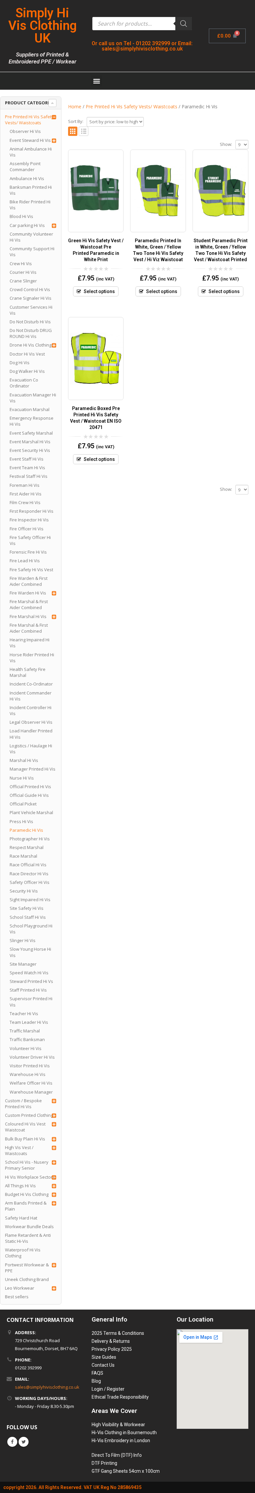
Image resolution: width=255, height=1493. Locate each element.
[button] (96, 80)
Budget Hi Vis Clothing (26, 1194)
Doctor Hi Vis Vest (27, 354)
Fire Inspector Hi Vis (29, 520)
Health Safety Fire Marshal (27, 672)
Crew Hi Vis (21, 264)
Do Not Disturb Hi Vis (30, 322)
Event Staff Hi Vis (26, 459)
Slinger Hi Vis (23, 940)
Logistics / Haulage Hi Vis (31, 749)
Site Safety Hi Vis (26, 908)
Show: (226, 144)
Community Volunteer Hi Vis (31, 237)
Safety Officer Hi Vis (29, 882)
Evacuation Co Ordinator (24, 383)
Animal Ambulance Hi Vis (31, 152)
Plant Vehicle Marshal (31, 812)
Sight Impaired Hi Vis (30, 900)
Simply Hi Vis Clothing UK (42, 26)
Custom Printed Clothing (29, 1115)
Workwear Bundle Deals (29, 1226)
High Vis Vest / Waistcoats (19, 1150)
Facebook (12, 1442)
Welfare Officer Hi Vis (31, 1083)
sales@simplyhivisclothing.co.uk (47, 1387)
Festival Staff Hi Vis (28, 476)
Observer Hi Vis (25, 131)
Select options (99, 291)
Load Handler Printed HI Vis (31, 734)
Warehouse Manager (31, 1092)
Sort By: (75, 121)
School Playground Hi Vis (31, 929)
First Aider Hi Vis (26, 494)
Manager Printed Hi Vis (32, 769)
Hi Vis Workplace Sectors (30, 1177)
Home (74, 106)
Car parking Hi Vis (27, 225)
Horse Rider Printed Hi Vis (32, 658)
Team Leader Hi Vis (29, 1022)
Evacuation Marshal (29, 409)
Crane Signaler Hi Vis (30, 298)
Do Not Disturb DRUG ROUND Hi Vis (31, 333)
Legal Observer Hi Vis (31, 722)
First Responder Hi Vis (31, 511)
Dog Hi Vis (20, 363)
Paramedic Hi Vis (26, 830)
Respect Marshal (26, 847)
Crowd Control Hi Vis (30, 289)
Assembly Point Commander (25, 166)
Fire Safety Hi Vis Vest (31, 570)
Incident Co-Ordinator (31, 684)
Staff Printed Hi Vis (28, 990)
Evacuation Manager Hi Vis (33, 398)
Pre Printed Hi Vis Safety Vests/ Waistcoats (29, 120)
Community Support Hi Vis (32, 252)
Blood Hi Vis (21, 216)
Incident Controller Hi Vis (30, 710)
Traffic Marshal (25, 1031)
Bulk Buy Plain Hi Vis (25, 1139)
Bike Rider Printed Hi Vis (30, 205)
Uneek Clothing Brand (27, 1279)
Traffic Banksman (27, 1039)
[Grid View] (73, 131)
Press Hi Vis (21, 821)
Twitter (24, 1442)
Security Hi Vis (24, 891)
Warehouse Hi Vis (27, 1074)
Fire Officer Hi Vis (26, 529)
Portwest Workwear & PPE (27, 1268)
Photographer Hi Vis (30, 839)
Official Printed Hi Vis (30, 787)
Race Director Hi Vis (29, 874)
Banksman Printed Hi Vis (31, 190)
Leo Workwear (19, 1288)
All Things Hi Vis (20, 1186)
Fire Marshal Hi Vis (28, 616)
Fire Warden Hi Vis (28, 593)
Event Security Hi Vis (30, 450)
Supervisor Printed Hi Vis (31, 1002)
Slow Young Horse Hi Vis (30, 952)
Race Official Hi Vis (28, 865)
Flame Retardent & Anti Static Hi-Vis (28, 1238)
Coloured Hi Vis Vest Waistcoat (25, 1127)
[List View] (83, 131)
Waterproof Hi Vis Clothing (23, 1253)
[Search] (183, 23)
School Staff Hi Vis (28, 917)
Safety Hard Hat (21, 1218)
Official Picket (23, 804)
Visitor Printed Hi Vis (30, 1066)
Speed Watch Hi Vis (29, 973)
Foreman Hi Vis (25, 485)
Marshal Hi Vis (24, 760)
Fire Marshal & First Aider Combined (29, 604)
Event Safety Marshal (31, 433)
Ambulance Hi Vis (27, 178)
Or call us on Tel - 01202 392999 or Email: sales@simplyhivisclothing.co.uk (142, 46)
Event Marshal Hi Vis (30, 442)
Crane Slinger (23, 281)
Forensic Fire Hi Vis (28, 552)
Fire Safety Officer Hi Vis (30, 540)
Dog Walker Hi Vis (27, 371)
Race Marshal (23, 856)
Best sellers (17, 1297)
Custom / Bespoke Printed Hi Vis (23, 1104)
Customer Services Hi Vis (31, 310)
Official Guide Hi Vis (29, 795)
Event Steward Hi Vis (30, 140)
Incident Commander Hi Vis (30, 696)
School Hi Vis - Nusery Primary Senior (26, 1165)
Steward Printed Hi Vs (31, 981)
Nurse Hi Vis (22, 778)
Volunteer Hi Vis (26, 1048)
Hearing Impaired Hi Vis (29, 643)
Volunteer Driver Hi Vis (32, 1057)
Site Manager (23, 964)
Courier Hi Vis (23, 272)
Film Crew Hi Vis (25, 502)
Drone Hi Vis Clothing (30, 345)
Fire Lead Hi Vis (25, 561)
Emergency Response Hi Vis (31, 421)
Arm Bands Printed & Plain (25, 1206)
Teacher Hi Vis (24, 1013)
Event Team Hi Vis (27, 468)
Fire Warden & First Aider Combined (28, 581)
